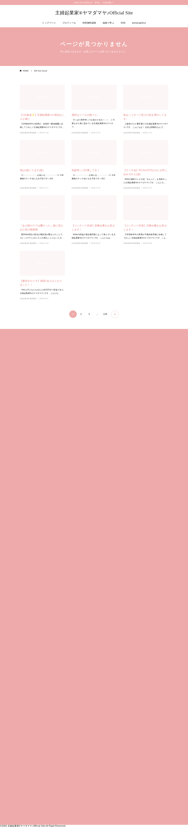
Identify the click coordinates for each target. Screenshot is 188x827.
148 (105, 314)
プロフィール (69, 23)
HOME (26, 71)
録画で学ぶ (108, 23)
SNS (123, 23)
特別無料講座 (89, 23)
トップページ (49, 23)
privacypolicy (139, 23)
